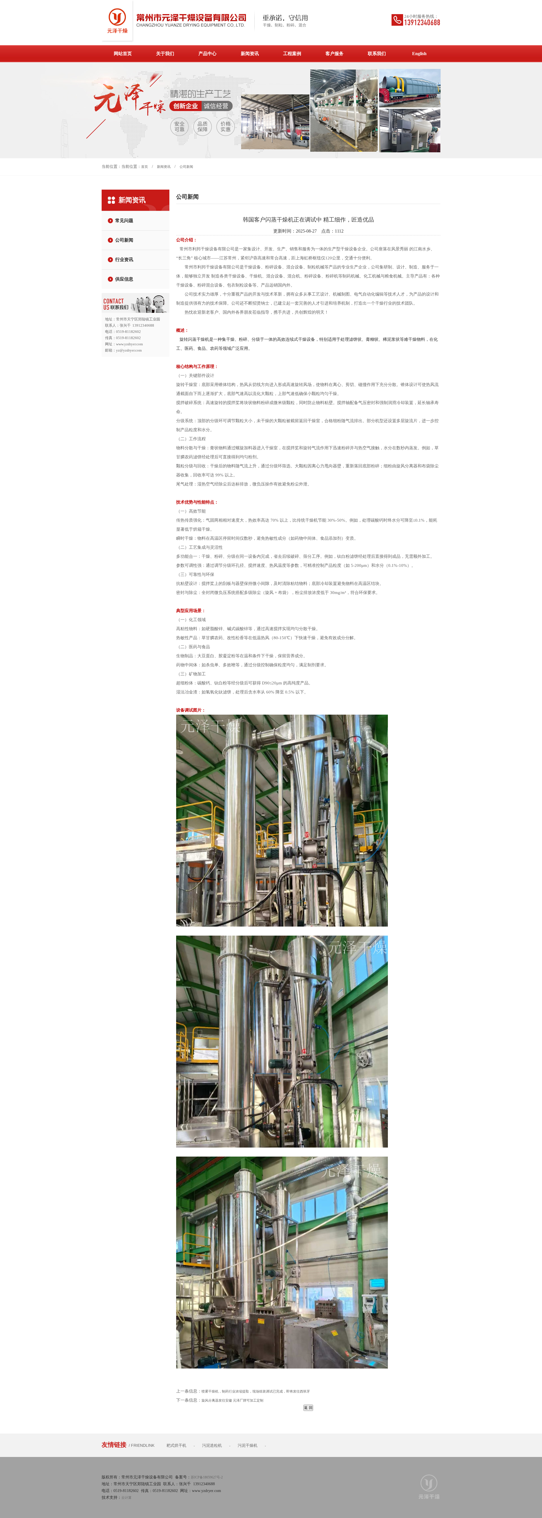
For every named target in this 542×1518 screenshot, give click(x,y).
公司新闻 (186, 167)
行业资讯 (124, 259)
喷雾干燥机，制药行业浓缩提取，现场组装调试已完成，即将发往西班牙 (256, 1391)
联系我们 (377, 53)
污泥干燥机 (247, 1445)
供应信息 (124, 279)
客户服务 (334, 53)
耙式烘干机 (176, 1445)
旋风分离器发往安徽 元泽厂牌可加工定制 (232, 1400)
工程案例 (292, 53)
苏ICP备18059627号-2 (207, 1477)
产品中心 (207, 53)
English (419, 53)
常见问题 (124, 220)
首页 (144, 167)
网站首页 (123, 53)
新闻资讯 (250, 53)
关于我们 (165, 53)
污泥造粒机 (212, 1445)
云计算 (126, 1498)
